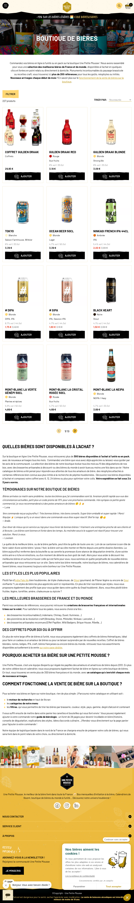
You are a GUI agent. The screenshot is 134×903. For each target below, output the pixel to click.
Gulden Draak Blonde (109, 152)
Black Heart (102, 310)
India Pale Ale (22, 580)
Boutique (17, 23)
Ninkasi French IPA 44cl (110, 231)
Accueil (6, 23)
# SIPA (53, 310)
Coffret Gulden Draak (22, 152)
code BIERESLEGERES (85, 17)
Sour (126, 580)
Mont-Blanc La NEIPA (108, 389)
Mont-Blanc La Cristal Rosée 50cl (66, 391)
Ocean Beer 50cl (61, 231)
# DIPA (9, 310)
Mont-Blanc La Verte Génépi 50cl (21, 391)
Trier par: (100, 99)
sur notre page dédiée (51, 647)
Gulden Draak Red (62, 152)
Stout (77, 580)
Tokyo (9, 231)
